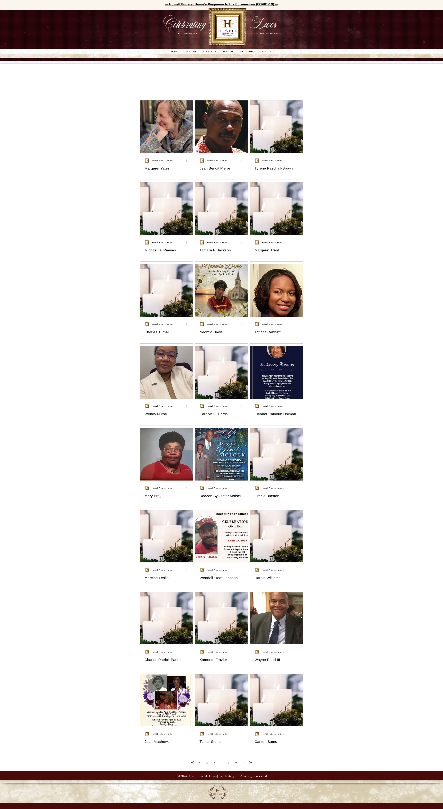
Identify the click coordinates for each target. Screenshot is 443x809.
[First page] (192, 762)
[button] (210, 52)
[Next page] (243, 762)
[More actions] (188, 160)
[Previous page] (200, 762)
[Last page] (250, 762)
